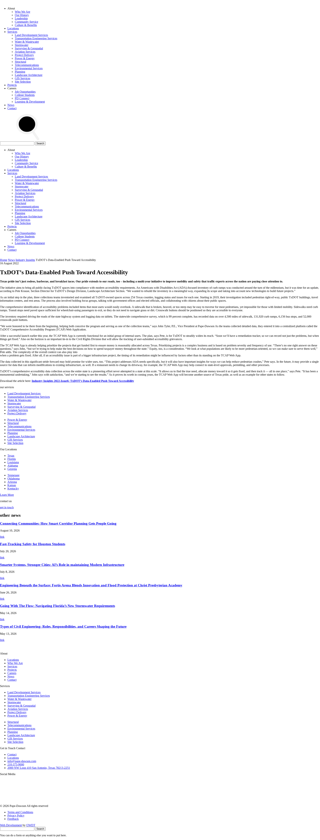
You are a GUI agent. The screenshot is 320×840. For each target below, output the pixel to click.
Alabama (12, 465)
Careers (11, 673)
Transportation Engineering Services (36, 38)
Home (3, 260)
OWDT (30, 825)
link (2, 536)
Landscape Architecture (28, 75)
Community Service (26, 21)
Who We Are (22, 11)
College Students (25, 95)
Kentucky (13, 488)
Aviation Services (25, 51)
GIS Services (22, 78)
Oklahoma (13, 478)
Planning (20, 71)
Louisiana (13, 462)
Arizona (12, 481)
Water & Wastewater (27, 41)
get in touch (7, 507)
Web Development (11, 825)
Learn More (7, 494)
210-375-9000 (15, 764)
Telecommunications (27, 65)
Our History (22, 15)
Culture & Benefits (26, 25)
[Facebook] (253, 802)
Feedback (13, 818)
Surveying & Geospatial (29, 48)
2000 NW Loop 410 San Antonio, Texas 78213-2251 (38, 767)
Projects (12, 85)
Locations (13, 28)
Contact (11, 108)
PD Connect (22, 98)
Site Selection (23, 81)
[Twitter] (140, 802)
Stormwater (21, 45)
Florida (11, 459)
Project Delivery (24, 55)
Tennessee (13, 475)
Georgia (12, 468)
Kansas (11, 485)
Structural (20, 61)
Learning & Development (30, 101)
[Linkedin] (196, 802)
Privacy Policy (15, 815)
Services (12, 31)
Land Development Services (31, 35)
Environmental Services (29, 68)
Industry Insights (25, 260)
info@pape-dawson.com (21, 761)
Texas (10, 455)
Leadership (21, 18)
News (10, 105)
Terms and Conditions (20, 812)
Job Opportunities (25, 91)
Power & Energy (25, 58)
